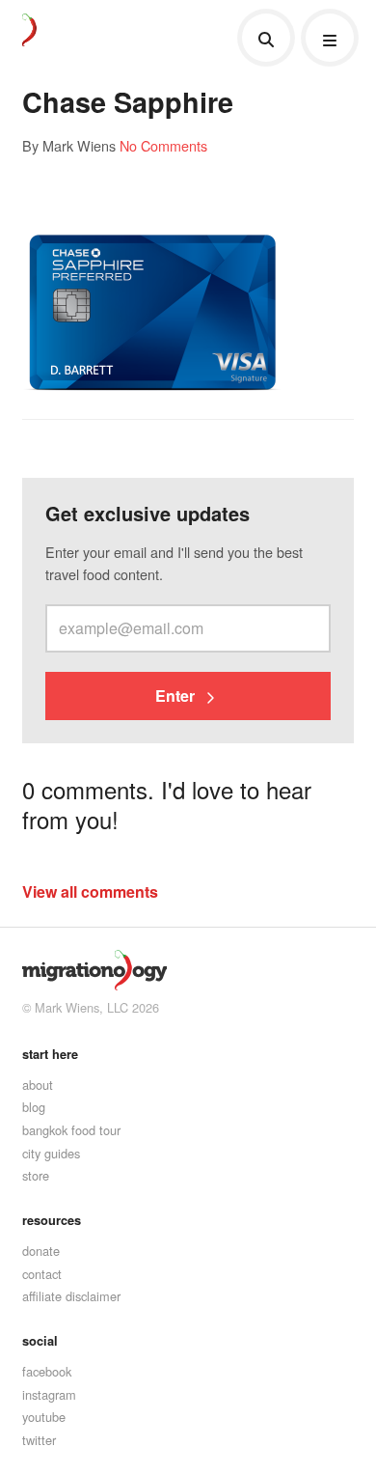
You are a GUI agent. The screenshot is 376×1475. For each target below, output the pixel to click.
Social (40, 1341)
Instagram (49, 1394)
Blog (33, 1107)
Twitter (39, 1440)
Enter (177, 695)
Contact (42, 1274)
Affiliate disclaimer (71, 1296)
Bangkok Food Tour (71, 1130)
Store (35, 1175)
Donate (41, 1250)
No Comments (163, 145)
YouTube (44, 1416)
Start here (50, 1054)
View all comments (90, 891)
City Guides (51, 1153)
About (37, 1084)
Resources (51, 1220)
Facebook (46, 1371)
